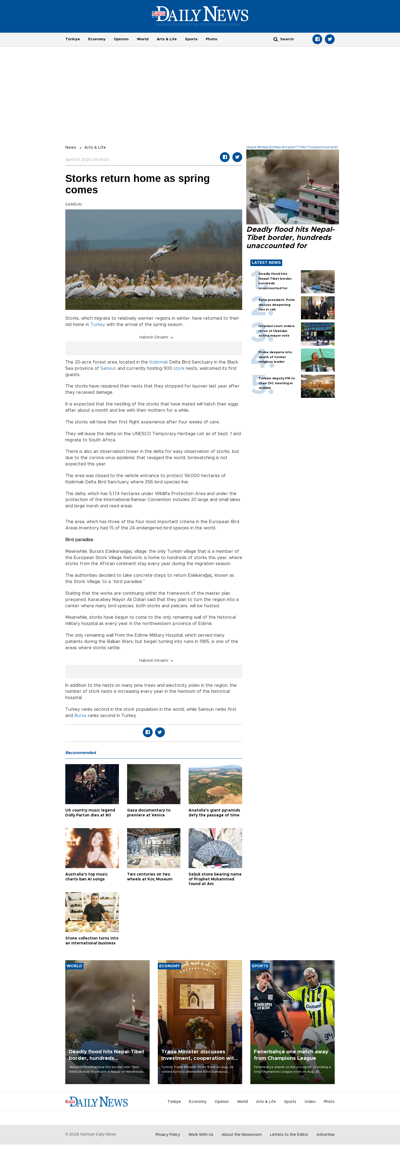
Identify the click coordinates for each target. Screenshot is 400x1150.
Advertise (325, 1135)
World (143, 39)
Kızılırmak (158, 362)
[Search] (275, 39)
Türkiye (72, 39)
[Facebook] (317, 39)
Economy (97, 39)
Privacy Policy (168, 1135)
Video (310, 1102)
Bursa (81, 715)
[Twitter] (330, 39)
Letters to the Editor (289, 1135)
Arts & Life (167, 39)
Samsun (108, 368)
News (70, 148)
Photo (211, 39)
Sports (191, 39)
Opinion (121, 39)
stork (179, 368)
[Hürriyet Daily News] (200, 16)
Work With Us (200, 1135)
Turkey (97, 324)
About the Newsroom (241, 1135)
